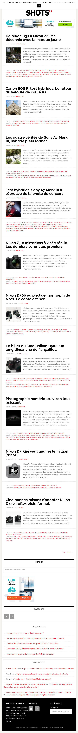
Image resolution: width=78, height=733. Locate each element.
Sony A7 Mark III (23, 178)
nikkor (30, 437)
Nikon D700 (25, 76)
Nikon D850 (17, 228)
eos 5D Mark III (40, 435)
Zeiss (49, 178)
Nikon (23, 72)
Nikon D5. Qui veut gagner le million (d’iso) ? (37, 453)
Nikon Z (68, 176)
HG (39, 727)
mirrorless (9, 228)
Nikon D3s (57, 74)
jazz (55, 222)
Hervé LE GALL (12, 669)
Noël (18, 538)
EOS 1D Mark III (22, 74)
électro (38, 378)
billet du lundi (40, 70)
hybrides (55, 70)
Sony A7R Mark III (64, 228)
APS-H (15, 74)
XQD (45, 178)
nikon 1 (56, 281)
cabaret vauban (19, 226)
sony (16, 178)
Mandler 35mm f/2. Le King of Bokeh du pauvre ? (25, 633)
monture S (49, 281)
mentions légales (47, 727)
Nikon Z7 (14, 283)
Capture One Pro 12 (25, 123)
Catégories (54, 708)
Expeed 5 (53, 435)
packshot (61, 331)
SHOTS (39, 12)
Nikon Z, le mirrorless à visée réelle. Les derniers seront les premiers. (37, 245)
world (61, 224)
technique (45, 72)
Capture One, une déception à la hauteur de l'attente (25, 684)
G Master (45, 176)
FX (28, 536)
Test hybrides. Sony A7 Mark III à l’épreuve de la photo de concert (34, 192)
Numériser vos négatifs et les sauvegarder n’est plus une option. (30, 654)
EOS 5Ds (48, 435)
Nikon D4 (63, 74)
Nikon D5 (61, 281)
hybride (34, 281)
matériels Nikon (11, 72)
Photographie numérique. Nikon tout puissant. (38, 401)
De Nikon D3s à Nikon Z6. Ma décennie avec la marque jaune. (34, 38)
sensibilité (57, 487)
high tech (33, 172)
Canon (16, 121)
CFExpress (21, 176)
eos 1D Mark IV (32, 74)
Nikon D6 (19, 76)
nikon (51, 74)
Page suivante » (67, 552)
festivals (49, 70)
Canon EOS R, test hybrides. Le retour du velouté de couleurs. (38, 90)
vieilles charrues (64, 72)
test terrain (54, 72)
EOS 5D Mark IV (42, 226)
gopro (16, 437)
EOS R (42, 123)
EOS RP (47, 123)
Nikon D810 (12, 439)
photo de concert (33, 228)
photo (27, 72)
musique (26, 380)
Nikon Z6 (8, 283)
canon (16, 123)
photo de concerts (49, 380)
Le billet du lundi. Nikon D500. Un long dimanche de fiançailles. (35, 348)
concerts (22, 121)
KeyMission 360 (23, 437)
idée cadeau (33, 536)
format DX (60, 435)
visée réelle (31, 283)
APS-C (15, 176)
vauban (43, 224)
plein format (10, 178)
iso (28, 487)
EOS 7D (39, 74)
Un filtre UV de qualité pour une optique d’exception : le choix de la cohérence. (35, 638)
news (19, 72)
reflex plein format (33, 386)
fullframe (45, 74)
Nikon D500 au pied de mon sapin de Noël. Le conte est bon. (38, 297)
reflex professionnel (63, 538)
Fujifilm (31, 176)
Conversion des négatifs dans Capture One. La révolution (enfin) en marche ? (35, 649)
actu (15, 70)
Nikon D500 (12, 76)
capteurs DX (18, 331)
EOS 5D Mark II (36, 123)
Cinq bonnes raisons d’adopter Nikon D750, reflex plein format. (38, 502)
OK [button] (39, 6)
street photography (12, 230)
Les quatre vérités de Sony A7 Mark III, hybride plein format (37, 139)
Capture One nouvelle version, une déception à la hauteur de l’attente (32, 644)
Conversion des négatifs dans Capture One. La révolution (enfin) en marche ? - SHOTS (38, 692)
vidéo (7, 540)
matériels (62, 70)
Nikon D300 (65, 384)
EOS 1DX (33, 435)
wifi (11, 540)
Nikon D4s (62, 176)
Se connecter (58, 727)
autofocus (34, 384)
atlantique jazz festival (26, 70)
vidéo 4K (24, 283)
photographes (10, 279)
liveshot (58, 384)
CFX (26, 176)
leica (56, 176)
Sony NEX (32, 178)
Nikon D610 (61, 437)
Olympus (24, 228)
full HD (16, 536)
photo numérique (36, 72)
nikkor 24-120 (42, 536)
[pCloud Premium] (39, 27)
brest (30, 222)
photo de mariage (17, 334)
